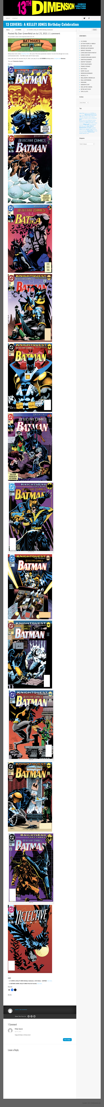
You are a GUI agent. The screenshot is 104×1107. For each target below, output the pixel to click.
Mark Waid (81, 124)
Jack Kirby (90, 123)
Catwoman (81, 118)
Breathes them (25, 54)
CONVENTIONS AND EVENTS (88, 57)
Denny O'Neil (85, 120)
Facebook (31, 1016)
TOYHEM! (85, 132)
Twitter (34, 1016)
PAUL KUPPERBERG (86, 80)
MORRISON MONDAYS (87, 73)
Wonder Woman (82, 133)
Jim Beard (95, 122)
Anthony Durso (87, 113)
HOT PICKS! (84, 68)
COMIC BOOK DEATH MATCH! (88, 52)
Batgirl (83, 115)
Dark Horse (94, 118)
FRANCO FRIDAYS (85, 66)
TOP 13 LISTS (84, 91)
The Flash (95, 130)
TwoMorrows (90, 132)
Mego (90, 125)
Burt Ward (86, 116)
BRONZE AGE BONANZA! (87, 48)
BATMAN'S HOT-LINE (86, 46)
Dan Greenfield (25, 33)
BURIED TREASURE (86, 50)
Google (28, 1016)
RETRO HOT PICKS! (86, 89)
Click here (49, 981)
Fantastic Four (82, 121)
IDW (86, 123)
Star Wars (85, 130)
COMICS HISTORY (85, 55)
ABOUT (8, 18)
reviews (94, 128)
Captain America (91, 116)
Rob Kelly (84, 129)
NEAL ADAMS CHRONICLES (88, 78)
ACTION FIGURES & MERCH (88, 43)
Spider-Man (89, 129)
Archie (92, 113)
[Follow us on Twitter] (84, 18)
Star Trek (81, 130)
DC (80, 119)
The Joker (81, 132)
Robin (80, 129)
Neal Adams (90, 126)
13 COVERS (18, 29)
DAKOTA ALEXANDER (86, 59)
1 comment (54, 33)
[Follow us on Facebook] (89, 18)
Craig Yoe (90, 118)
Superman (90, 131)
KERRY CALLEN (85, 71)
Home (8, 29)
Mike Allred (84, 126)
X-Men (87, 133)
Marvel (86, 124)
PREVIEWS (83, 82)
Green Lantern (82, 122)
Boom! (83, 116)
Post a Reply (67, 1039)
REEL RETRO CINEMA (86, 87)
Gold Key (93, 121)
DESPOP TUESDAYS (86, 62)
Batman (88, 115)
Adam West (82, 113)
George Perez (88, 121)
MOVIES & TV (84, 75)
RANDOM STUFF (85, 84)
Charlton (86, 118)
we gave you (57, 58)
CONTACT (15, 18)
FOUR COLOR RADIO (86, 64)
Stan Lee (95, 129)
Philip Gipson (19, 1029)
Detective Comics (92, 120)
